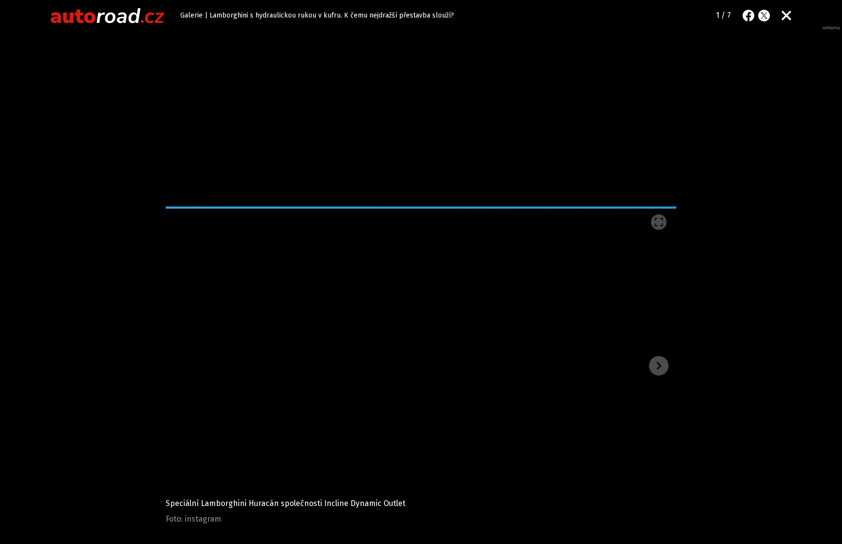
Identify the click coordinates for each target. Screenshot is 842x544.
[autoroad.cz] (108, 15)
